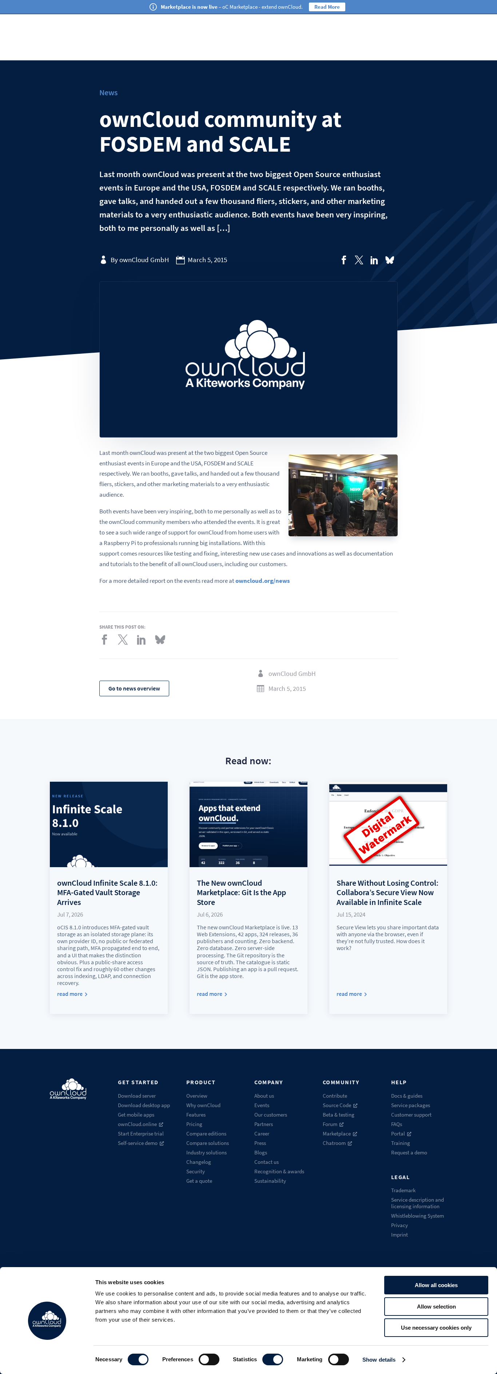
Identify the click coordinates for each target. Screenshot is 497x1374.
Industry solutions (206, 1152)
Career (261, 1133)
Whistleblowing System (417, 1215)
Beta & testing (338, 1114)
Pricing (194, 1124)
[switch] (209, 1359)
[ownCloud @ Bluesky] (389, 260)
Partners (263, 1124)
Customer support (411, 1114)
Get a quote (199, 1180)
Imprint (399, 1234)
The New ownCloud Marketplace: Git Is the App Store (241, 892)
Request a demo (409, 1152)
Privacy (399, 1225)
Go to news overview (134, 688)
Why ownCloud (203, 1105)
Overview (196, 1095)
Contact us (266, 1161)
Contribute (335, 1095)
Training (400, 1142)
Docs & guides (406, 1095)
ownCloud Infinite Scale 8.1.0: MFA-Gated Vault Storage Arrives (107, 892)
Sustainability (270, 1180)
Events (261, 1105)
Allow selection (436, 1306)
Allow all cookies (436, 1285)
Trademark (403, 1190)
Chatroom (334, 1142)
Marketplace (337, 1133)
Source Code (337, 1105)
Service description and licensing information (417, 1203)
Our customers (270, 1114)
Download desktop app (144, 1105)
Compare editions (206, 1133)
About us (264, 1095)
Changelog (198, 1161)
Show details (378, 1360)
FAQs (396, 1124)
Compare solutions (207, 1142)
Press (260, 1142)
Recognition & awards (279, 1171)
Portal (398, 1133)
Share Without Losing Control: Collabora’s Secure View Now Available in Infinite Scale (387, 892)
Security (195, 1171)
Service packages (410, 1105)
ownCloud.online (137, 1124)
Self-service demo (138, 1142)
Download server (137, 1095)
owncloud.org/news (262, 581)
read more (70, 993)
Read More (327, 6)
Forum (330, 1124)
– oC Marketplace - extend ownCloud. (232, 6)
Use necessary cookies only (436, 1328)
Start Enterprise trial (141, 1133)
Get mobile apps (136, 1114)
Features (196, 1114)
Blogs (260, 1152)
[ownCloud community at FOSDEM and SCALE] (343, 260)
